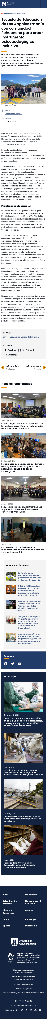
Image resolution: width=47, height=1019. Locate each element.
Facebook (12, 350)
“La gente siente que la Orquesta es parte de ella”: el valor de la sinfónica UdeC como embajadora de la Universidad (29, 622)
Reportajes (30, 919)
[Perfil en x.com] (31, 1010)
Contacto (28, 1001)
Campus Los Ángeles (13, 114)
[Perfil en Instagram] (22, 1010)
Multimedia (31, 926)
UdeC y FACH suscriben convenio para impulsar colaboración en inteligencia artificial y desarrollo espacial (29, 590)
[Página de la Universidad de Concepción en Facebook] (26, 1010)
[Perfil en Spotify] (35, 1010)
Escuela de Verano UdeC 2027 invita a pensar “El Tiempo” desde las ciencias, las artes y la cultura (30, 606)
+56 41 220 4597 (27, 984)
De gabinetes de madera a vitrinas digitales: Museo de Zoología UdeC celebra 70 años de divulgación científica (23, 772)
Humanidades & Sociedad (14, 14)
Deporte (29, 910)
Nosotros (19, 1001)
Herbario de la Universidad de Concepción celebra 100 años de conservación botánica (19, 865)
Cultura (6, 919)
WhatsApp (13, 355)
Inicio (5, 894)
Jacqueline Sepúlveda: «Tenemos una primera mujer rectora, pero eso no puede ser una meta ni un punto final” (30, 639)
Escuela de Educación (30, 337)
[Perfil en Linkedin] (17, 1010)
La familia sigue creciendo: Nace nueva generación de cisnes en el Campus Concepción (30, 576)
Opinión (6, 926)
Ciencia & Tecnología (8, 911)
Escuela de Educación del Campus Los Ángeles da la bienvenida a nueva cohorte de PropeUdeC (21, 509)
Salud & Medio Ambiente (10, 902)
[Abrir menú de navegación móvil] (43, 4)
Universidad (31, 894)
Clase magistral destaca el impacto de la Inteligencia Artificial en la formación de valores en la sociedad (22, 426)
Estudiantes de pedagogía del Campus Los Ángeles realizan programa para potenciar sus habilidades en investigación (22, 468)
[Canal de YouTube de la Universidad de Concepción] (40, 1010)
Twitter (29, 350)
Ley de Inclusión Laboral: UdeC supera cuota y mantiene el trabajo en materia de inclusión (22, 819)
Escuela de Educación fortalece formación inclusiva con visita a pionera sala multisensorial (22, 550)
